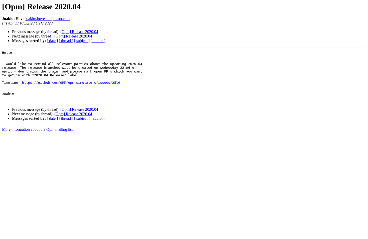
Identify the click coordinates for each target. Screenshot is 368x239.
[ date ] (52, 40)
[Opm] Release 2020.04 (79, 32)
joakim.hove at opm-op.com (47, 18)
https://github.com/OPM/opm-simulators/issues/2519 (71, 82)
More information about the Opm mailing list (37, 129)
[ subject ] (82, 40)
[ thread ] (66, 40)
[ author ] (98, 40)
